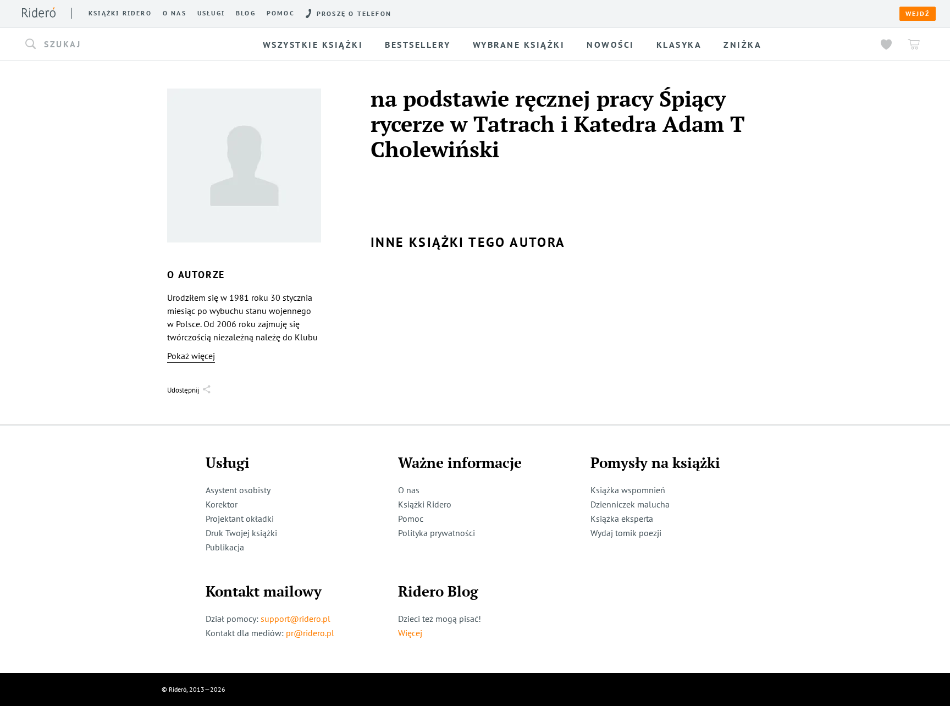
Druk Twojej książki (241, 532)
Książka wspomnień (627, 489)
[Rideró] (39, 12)
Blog (246, 13)
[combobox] (122, 44)
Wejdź (917, 14)
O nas (174, 13)
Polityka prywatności (436, 532)
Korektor (222, 504)
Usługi (211, 13)
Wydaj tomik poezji (625, 532)
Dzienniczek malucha (630, 504)
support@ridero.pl (295, 618)
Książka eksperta (621, 518)
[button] (122, 44)
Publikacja (225, 547)
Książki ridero (120, 13)
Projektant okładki (240, 518)
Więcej (410, 632)
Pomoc (281, 13)
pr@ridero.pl (310, 632)
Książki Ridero (424, 504)
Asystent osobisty (238, 489)
